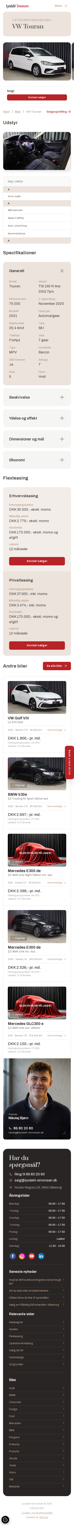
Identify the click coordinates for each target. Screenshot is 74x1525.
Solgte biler (16, 1364)
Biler (18, 112)
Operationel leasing (21, 1343)
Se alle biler (54, 666)
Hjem (6, 112)
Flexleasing (16, 1336)
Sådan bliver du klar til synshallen (29, 1297)
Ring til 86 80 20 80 (29, 1174)
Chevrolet (15, 1402)
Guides (13, 1329)
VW (11, 1479)
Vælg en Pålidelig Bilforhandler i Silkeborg (34, 1304)
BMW (12, 1395)
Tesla (12, 1465)
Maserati (14, 1486)
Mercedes (15, 1423)
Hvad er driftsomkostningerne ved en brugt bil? (35, 1281)
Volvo (12, 1472)
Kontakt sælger (37, 97)
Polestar (14, 1444)
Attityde (43, 1517)
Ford (12, 1416)
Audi (12, 1388)
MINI (11, 1430)
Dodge (13, 1409)
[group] (37, 61)
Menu (58, 5)
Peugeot (14, 1437)
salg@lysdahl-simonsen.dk (35, 1180)
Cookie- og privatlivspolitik (37, 1512)
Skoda (13, 1458)
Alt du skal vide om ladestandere (28, 1290)
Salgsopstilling (56, 112)
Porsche (14, 1451)
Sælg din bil (16, 1350)
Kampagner (16, 1322)
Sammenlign (16, 1357)
